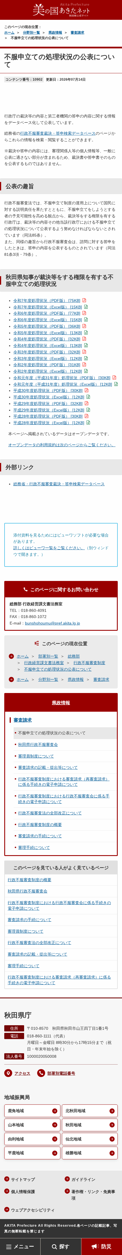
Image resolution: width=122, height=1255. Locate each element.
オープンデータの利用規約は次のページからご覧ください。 (61, 445)
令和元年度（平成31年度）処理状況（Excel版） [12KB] (62, 384)
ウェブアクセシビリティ (33, 1210)
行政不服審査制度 (89, 662)
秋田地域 (73, 1125)
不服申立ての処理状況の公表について (58, 669)
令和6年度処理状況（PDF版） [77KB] (46, 313)
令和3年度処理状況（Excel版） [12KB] (47, 358)
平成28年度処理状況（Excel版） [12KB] (48, 423)
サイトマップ (23, 1179)
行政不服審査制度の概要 (40, 824)
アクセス (22, 1073)
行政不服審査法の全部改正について (50, 813)
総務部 (74, 656)
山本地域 (16, 1125)
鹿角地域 (16, 1110)
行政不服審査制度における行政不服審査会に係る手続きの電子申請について (64, 799)
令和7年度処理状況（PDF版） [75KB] (46, 300)
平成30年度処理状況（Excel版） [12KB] (48, 397)
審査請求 (77, 33)
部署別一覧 (48, 656)
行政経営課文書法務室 (44, 662)
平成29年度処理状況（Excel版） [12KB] (48, 410)
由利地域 (16, 1139)
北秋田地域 (75, 1110)
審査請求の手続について (40, 836)
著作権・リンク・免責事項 (93, 1194)
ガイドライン (83, 1179)
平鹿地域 (16, 1153)
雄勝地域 (73, 1153)
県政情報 (55, 33)
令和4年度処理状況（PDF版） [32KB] (46, 339)
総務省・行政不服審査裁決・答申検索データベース (59, 484)
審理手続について (34, 847)
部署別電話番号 (61, 1073)
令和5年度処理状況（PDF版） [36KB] (46, 326)
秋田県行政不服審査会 (38, 744)
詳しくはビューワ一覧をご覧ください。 (49, 548)
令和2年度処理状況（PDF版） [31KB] (46, 364)
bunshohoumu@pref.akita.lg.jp (52, 623)
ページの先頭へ (112, 1229)
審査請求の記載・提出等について (48, 767)
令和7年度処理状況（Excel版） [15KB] (47, 307)
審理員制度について (36, 756)
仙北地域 (73, 1139)
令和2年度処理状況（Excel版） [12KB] (47, 371)
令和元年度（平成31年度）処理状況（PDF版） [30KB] (61, 378)
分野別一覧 (31, 33)
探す (64, 1246)
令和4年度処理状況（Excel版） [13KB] (47, 345)
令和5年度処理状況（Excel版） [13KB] (47, 333)
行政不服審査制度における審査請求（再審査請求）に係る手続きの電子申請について (64, 782)
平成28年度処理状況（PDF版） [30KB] (48, 416)
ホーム (9, 33)
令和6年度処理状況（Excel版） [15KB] (47, 319)
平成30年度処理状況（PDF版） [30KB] (48, 390)
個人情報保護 (23, 1191)
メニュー (24, 1246)
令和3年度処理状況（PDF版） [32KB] (46, 352)
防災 (106, 1246)
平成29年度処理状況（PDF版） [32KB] (48, 403)
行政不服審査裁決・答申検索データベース (58, 133)
